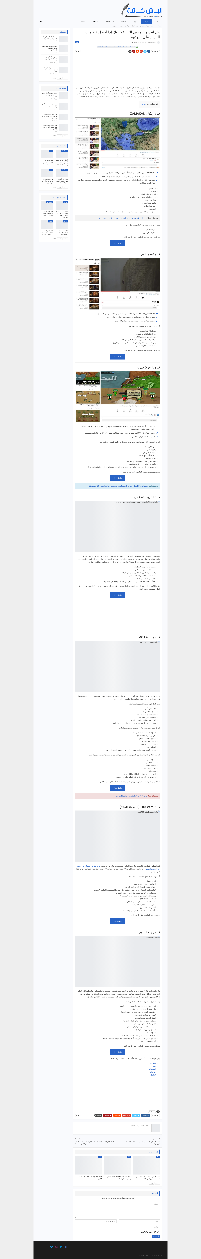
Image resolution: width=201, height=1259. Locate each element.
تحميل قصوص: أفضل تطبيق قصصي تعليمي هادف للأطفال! (49, 95)
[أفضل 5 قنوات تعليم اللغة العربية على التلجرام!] (88, 1165)
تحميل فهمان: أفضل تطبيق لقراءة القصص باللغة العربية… (49, 105)
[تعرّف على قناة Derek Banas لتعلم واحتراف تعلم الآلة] (117, 1165)
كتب (157, 21)
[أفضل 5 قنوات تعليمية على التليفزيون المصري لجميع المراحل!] (146, 1165)
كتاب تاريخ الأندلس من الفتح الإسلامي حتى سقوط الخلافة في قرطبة (122, 218)
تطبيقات (123, 21)
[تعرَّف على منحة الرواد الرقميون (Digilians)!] (62, 224)
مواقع (135, 21)
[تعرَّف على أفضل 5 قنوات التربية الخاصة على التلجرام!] (47, 173)
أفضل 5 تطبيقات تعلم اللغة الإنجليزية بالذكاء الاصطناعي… (49, 48)
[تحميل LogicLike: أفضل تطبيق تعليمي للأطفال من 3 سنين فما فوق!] (63, 117)
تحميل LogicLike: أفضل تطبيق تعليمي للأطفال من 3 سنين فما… (49, 116)
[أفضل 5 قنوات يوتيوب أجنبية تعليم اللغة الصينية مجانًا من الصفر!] (47, 154)
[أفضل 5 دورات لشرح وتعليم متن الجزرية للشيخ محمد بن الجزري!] (62, 205)
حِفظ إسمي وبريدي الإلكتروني (149, 1232)
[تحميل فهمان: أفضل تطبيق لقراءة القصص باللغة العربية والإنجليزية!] (63, 106)
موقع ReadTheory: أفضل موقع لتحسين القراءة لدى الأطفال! (50, 127)
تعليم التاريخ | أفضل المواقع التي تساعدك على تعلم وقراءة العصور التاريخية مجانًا (118, 486)
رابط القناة (117, 243)
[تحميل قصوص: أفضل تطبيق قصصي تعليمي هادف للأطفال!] (63, 95)
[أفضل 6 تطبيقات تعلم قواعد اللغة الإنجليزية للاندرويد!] (63, 39)
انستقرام (152, 1069)
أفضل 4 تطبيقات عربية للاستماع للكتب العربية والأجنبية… (51, 59)
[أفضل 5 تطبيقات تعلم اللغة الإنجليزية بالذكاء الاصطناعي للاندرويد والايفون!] (63, 48)
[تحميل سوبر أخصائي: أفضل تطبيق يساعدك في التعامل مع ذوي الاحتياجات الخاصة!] (63, 70)
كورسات (95, 21)
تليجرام (153, 1072)
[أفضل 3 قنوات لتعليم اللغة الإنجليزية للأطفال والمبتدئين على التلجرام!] (62, 154)
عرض (143, 104)
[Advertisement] (117, 70)
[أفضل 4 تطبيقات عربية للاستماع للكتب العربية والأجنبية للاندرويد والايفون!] (63, 59)
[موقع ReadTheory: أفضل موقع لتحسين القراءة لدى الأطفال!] (63, 127)
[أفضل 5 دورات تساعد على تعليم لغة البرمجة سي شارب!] (47, 224)
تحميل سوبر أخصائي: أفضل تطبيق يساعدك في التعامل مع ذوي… (49, 69)
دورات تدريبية (49, 202)
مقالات (83, 21)
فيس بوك (152, 1063)
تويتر (154, 1066)
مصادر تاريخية (152, 1111)
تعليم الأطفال (110, 21)
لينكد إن (153, 1075)
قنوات (146, 21)
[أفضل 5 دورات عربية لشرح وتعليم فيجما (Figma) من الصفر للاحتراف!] (47, 205)
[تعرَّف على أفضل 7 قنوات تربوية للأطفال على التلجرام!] (62, 173)
